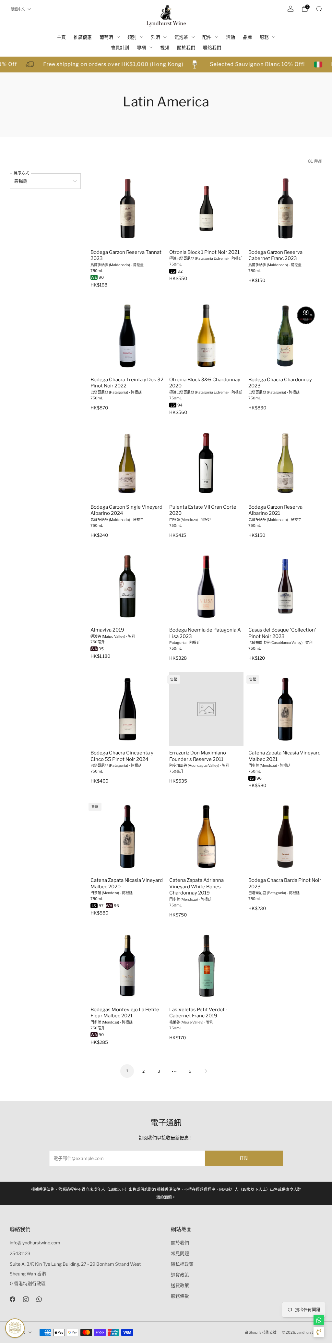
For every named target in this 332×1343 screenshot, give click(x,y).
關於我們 (186, 47)
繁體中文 (18, 9)
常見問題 (180, 1253)
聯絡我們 (212, 47)
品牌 (247, 37)
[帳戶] (290, 8)
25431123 (20, 1253)
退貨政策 (180, 1274)
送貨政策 (180, 1285)
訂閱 (244, 1158)
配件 (206, 37)
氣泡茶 (181, 37)
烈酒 (155, 37)
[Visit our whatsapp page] (39, 1299)
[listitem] (166, 1193)
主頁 (61, 37)
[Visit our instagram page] (25, 1299)
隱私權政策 (182, 1264)
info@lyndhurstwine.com (35, 1242)
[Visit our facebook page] (12, 1299)
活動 (230, 37)
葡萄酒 (106, 37)
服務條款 (180, 1296)
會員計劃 (120, 47)
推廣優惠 (83, 37)
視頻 (164, 47)
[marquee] (166, 64)
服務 (264, 37)
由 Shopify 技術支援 (260, 1332)
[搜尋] (319, 8)
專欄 (141, 47)
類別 (131, 37)
